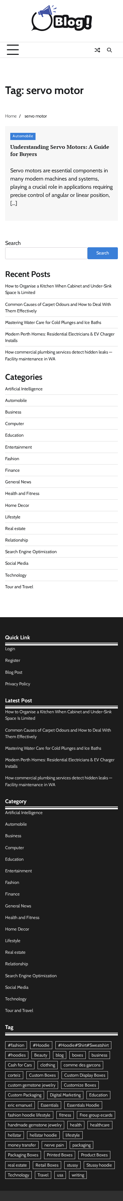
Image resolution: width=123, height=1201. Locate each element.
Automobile (23, 136)
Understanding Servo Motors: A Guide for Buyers (59, 150)
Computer (14, 423)
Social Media (16, 563)
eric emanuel (20, 1105)
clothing (47, 1064)
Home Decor (17, 505)
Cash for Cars (20, 1064)
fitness (65, 1115)
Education (14, 435)
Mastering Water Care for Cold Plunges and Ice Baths (53, 322)
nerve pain (54, 1145)
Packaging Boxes (23, 1154)
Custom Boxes (42, 1075)
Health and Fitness (22, 493)
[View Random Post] (97, 50)
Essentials (49, 1105)
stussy (72, 1165)
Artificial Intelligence (24, 388)
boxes (77, 1055)
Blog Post (13, 672)
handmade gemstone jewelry (35, 1124)
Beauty (40, 1055)
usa (60, 1174)
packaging (81, 1145)
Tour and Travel (19, 586)
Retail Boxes (47, 1165)
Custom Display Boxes (84, 1075)
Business (13, 412)
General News (18, 481)
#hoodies (17, 1055)
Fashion (12, 458)
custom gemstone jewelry (31, 1085)
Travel (43, 1174)
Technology (15, 575)
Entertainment (18, 447)
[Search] (109, 50)
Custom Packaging (24, 1094)
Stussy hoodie (99, 1165)
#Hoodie (41, 1045)
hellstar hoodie (43, 1135)
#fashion (16, 1045)
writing (78, 1174)
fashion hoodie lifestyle (29, 1115)
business (99, 1055)
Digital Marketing (65, 1094)
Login (10, 648)
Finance (12, 470)
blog (60, 1055)
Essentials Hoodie (83, 1105)
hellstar (14, 1135)
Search (13, 243)
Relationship (16, 540)
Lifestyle (12, 516)
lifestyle (73, 1135)
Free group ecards (96, 1115)
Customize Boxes (80, 1085)
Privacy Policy (17, 683)
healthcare (100, 1124)
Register (12, 660)
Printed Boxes (59, 1154)
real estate (17, 1165)
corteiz (14, 1075)
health (76, 1124)
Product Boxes (94, 1154)
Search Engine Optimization (31, 551)
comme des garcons (82, 1064)
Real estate (15, 528)
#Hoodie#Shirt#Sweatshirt (83, 1045)
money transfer (22, 1145)
